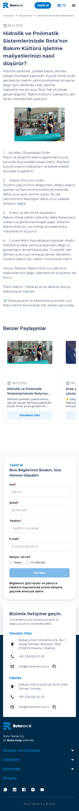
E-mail (14, 539)
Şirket (14, 502)
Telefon (15, 521)
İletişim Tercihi (20, 557)
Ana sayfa (8, 15)
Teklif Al (43, 5)
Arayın (18, 562)
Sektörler (11, 760)
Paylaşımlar (25, 15)
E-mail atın (38, 562)
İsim (12, 484)
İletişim (9, 778)
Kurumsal (11, 769)
